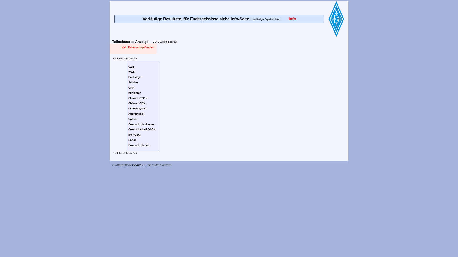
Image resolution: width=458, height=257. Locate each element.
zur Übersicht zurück (165, 41)
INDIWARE (139, 165)
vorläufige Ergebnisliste (266, 19)
